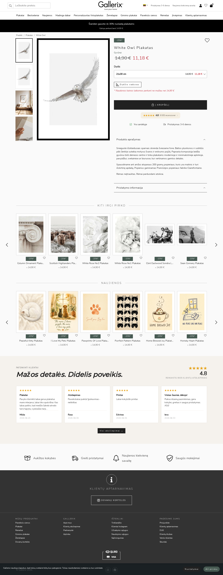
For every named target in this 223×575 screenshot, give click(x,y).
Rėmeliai (164, 15)
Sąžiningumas (118, 538)
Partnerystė (68, 530)
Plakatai (20, 15)
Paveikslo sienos (148, 15)
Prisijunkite (164, 522)
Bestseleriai (33, 15)
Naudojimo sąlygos (120, 534)
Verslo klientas (166, 538)
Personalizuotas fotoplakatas (88, 15)
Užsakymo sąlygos (120, 530)
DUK (162, 530)
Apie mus (67, 522)
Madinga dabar (63, 15)
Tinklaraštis (117, 522)
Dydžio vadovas (129, 84)
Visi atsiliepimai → (111, 430)
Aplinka (66, 534)
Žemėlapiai (112, 15)
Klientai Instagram (119, 526)
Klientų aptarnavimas (196, 15)
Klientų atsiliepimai (71, 526)
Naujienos (47, 15)
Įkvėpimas (177, 15)
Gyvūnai (118, 52)
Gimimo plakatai (129, 15)
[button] (10, 6)
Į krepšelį (162, 105)
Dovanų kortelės (113, 500)
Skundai (163, 542)
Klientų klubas (166, 534)
